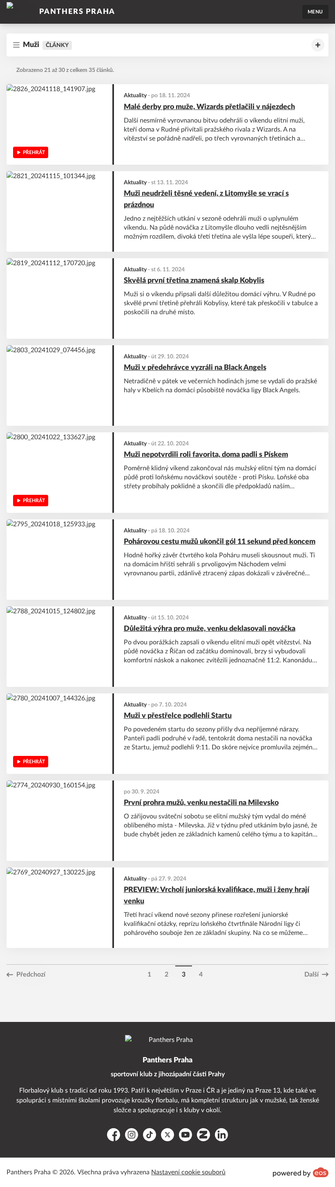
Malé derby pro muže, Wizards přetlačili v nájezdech (209, 107)
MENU (315, 11)
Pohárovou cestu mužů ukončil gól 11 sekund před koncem (219, 541)
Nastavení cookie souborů (188, 1172)
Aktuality (135, 95)
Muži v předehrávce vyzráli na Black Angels (195, 367)
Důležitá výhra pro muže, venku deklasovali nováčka (209, 629)
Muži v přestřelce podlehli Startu (178, 716)
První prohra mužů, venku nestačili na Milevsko (201, 803)
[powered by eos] (300, 1172)
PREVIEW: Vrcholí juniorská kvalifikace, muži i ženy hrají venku (216, 895)
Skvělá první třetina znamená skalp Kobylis (194, 280)
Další (311, 974)
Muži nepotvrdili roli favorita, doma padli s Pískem (206, 454)
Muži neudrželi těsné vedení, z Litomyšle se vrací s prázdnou (206, 199)
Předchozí (30, 974)
